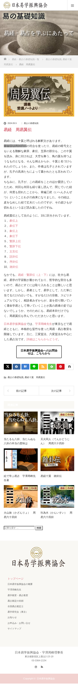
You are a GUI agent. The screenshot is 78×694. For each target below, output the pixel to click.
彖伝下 (13, 225)
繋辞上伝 (15, 241)
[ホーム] (5, 57)
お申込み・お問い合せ (19, 623)
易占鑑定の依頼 (15, 601)
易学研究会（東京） (18, 612)
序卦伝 (13, 261)
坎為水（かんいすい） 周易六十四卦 (56, 514)
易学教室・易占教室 (18, 595)
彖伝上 (13, 220)
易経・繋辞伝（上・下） (33, 274)
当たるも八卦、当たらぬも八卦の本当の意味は (20, 441)
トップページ (15, 578)
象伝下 (13, 236)
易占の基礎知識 (31, 123)
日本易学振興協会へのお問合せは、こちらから (39, 352)
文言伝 (13, 251)
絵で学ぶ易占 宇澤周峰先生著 (20, 478)
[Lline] (34, 367)
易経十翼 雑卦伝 (51, 475)
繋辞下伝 (15, 246)
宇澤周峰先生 (43, 323)
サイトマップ (14, 628)
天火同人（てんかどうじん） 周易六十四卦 (55, 441)
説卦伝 (13, 256)
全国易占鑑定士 (15, 606)
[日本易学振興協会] (39, 565)
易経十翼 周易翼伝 (35, 377)
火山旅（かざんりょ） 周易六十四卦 (20, 514)
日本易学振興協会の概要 (20, 584)
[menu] (72, 5)
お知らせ (12, 617)
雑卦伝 (14, 266)
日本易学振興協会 (15, 323)
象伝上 (13, 230)
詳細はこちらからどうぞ (42, 339)
